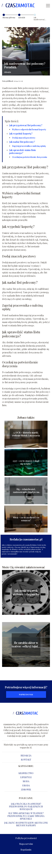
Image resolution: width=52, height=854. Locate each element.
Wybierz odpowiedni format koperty (29, 129)
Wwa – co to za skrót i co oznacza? (26, 519)
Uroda (26, 785)
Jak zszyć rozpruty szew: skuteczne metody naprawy (26, 824)
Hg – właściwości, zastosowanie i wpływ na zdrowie (26, 491)
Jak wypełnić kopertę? (20, 133)
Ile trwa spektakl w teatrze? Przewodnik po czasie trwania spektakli (25, 816)
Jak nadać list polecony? (22, 141)
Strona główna (9, 17)
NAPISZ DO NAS (26, 694)
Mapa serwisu (26, 843)
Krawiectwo (26, 773)
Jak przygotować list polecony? (25, 125)
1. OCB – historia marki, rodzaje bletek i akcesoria (26, 434)
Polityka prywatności (26, 838)
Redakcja (26, 755)
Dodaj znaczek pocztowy (23, 137)
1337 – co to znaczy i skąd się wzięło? (26, 462)
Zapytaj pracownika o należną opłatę (29, 146)
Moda (26, 781)
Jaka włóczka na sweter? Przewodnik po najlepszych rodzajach (26, 806)
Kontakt (26, 759)
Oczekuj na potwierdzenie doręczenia (29, 157)
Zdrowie (26, 789)
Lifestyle (21, 17)
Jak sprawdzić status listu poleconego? (22, 151)
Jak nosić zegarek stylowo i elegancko (26, 592)
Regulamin (26, 849)
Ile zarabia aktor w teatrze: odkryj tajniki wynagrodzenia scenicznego (26, 644)
